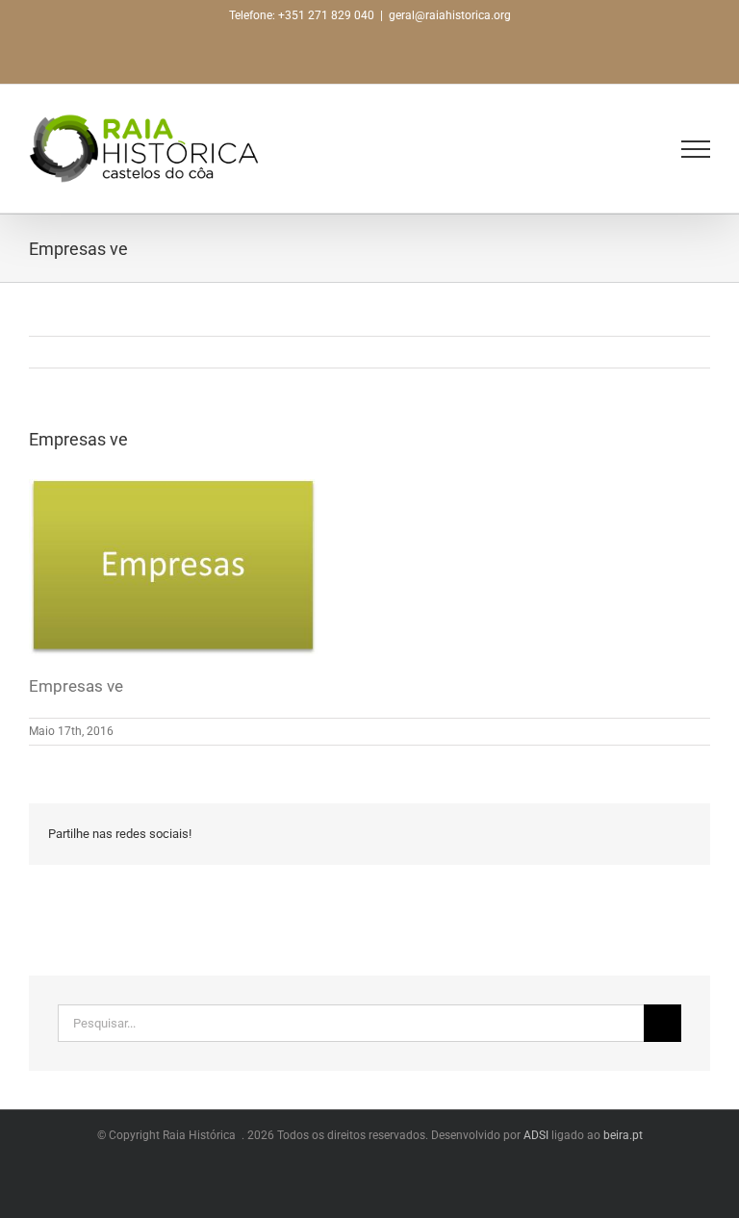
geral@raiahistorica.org (450, 15)
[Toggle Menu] (696, 149)
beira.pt (623, 1135)
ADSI (535, 1135)
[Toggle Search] (653, 148)
